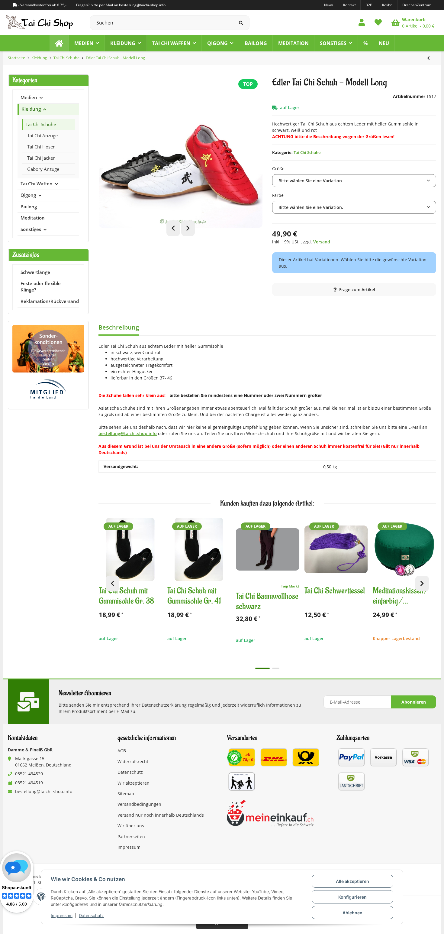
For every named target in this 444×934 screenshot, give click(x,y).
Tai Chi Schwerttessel (334, 591)
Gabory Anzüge (43, 169)
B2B (368, 5)
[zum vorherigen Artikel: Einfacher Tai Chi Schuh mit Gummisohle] (428, 58)
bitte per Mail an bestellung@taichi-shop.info (128, 5)
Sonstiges (31, 229)
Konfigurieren (352, 897)
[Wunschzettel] (378, 22)
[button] (362, 22)
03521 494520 (29, 773)
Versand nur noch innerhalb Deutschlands (160, 815)
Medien (29, 97)
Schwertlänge (35, 272)
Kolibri (387, 5)
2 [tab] (275, 668)
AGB (121, 750)
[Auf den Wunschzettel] (155, 525)
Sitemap (125, 793)
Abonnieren (413, 702)
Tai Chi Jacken (41, 158)
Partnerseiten (131, 836)
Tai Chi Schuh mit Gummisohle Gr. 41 (194, 596)
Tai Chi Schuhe (307, 152)
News (328, 5)
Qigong (28, 195)
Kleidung (31, 109)
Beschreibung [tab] (118, 327)
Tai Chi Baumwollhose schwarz (267, 601)
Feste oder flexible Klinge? (41, 286)
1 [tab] (262, 668)
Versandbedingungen (139, 804)
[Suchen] (241, 22)
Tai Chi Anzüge (42, 135)
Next (188, 228)
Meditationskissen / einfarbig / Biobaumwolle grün (400, 596)
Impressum (61, 915)
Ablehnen (352, 912)
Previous (173, 228)
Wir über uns (130, 825)
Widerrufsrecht (132, 761)
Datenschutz (91, 915)
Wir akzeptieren (133, 783)
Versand (321, 242)
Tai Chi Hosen (41, 147)
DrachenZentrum (416, 5)
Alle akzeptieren (352, 881)
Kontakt (349, 5)
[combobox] (354, 180)
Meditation (33, 218)
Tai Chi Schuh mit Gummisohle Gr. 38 (126, 596)
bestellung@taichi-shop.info (127, 433)
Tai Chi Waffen (37, 184)
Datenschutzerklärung (164, 705)
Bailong (29, 206)
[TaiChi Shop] (59, 43)
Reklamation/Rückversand (50, 301)
